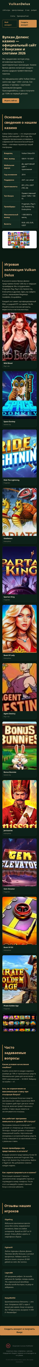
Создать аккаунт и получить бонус (19, 1331)
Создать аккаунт (24, 23)
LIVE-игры (6, 10)
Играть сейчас (10, 100)
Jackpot (34, 10)
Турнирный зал (23, 16)
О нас (27, 10)
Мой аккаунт (8, 23)
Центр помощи (18, 10)
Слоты (12, 16)
